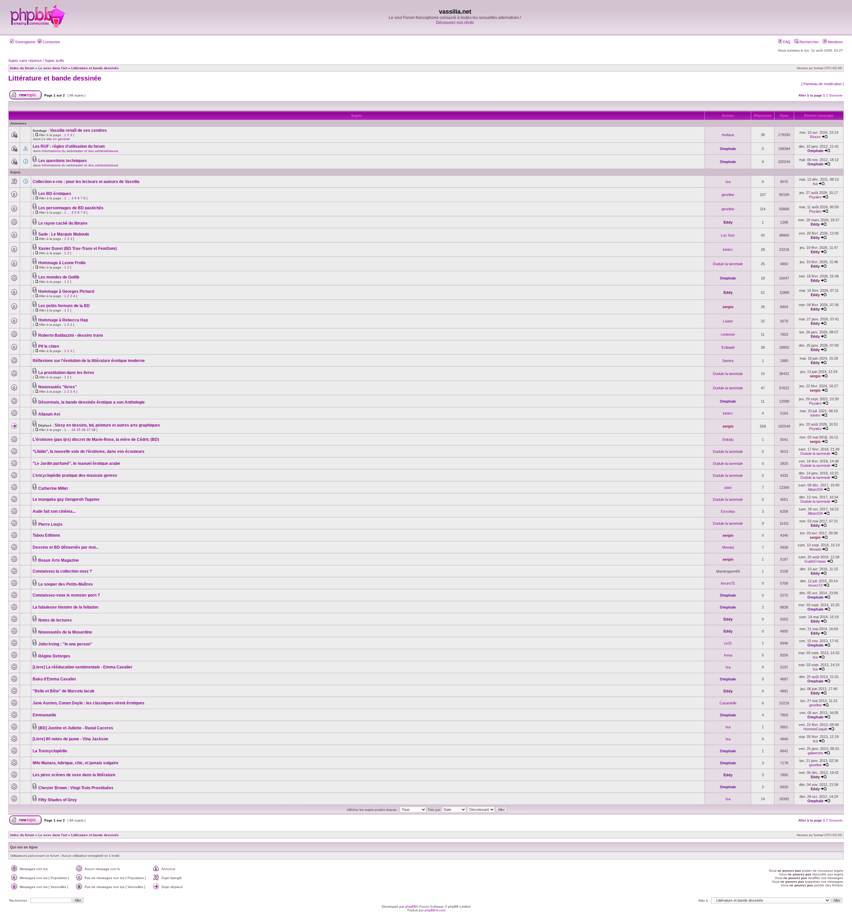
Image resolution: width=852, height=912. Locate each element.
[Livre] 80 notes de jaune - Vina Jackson (70, 739)
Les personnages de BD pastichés (71, 208)
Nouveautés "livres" (57, 387)
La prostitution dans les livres (66, 372)
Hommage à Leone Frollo (62, 263)
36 (84, 430)
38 (94, 430)
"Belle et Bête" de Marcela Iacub (63, 691)
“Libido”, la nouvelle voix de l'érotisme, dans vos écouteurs (88, 451)
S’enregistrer (25, 42)
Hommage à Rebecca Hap (63, 320)
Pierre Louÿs (50, 524)
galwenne (815, 753)
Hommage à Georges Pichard (66, 291)
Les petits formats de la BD (64, 305)
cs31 (728, 643)
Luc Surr (728, 235)
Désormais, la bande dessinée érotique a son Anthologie (91, 402)
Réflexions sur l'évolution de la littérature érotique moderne (89, 360)
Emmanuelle (44, 715)
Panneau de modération (822, 84)
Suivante (836, 95)
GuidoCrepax (815, 561)
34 (74, 430)
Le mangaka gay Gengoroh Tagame (66, 499)
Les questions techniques (62, 160)
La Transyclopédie (50, 751)
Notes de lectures (55, 620)
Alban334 (815, 489)
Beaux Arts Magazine (58, 560)
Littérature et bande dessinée (54, 78)
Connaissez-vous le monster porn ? (66, 595)
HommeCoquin (815, 729)
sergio (728, 307)
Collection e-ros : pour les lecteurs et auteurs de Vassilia (86, 181)
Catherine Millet (53, 488)
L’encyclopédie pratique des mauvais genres (75, 475)
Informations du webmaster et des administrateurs (80, 151)
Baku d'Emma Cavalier (54, 679)
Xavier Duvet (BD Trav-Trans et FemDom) (77, 248)
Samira (728, 361)
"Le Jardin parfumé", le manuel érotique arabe (76, 463)
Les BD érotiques (54, 193)
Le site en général (56, 139)
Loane (728, 321)
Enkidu (728, 440)
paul (728, 487)
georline (728, 195)
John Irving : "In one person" (65, 644)
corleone (728, 334)
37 (89, 430)
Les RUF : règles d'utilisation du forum (69, 146)
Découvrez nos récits (455, 22)
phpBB (410, 906)
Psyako (815, 197)
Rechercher (808, 42)
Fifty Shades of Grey (57, 800)
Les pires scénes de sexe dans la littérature (74, 775)
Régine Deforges (54, 656)
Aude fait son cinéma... (54, 511)
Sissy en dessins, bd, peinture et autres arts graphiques (107, 425)
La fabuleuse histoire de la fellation (65, 607)
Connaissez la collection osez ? (62, 571)
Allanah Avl (49, 414)
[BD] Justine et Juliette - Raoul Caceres (75, 728)
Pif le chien (48, 346)
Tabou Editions (46, 535)
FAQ (786, 42)
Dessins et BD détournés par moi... (66, 547)
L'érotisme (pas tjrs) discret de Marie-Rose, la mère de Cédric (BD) (96, 439)
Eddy (728, 222)
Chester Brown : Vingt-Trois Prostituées (75, 788)
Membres (835, 42)
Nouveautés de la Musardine (65, 632)
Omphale (728, 149)
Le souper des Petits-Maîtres (65, 584)
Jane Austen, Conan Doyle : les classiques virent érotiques (88, 703)
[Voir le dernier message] (825, 137)
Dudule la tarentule (728, 264)
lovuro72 (728, 583)
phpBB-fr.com (435, 910)
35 (79, 430)
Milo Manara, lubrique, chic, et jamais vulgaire (75, 763)
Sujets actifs (54, 61)
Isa (728, 182)
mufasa (728, 135)
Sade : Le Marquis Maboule (63, 234)
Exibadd (728, 347)
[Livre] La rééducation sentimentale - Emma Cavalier (82, 667)
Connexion (51, 42)
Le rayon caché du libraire (63, 223)
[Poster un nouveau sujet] (25, 98)
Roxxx (815, 137)
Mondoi (728, 547)
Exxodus (728, 511)
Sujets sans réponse (25, 61)
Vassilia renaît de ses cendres (78, 130)
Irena (728, 655)
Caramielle (728, 703)
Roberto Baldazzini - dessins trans (70, 335)
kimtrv (728, 250)
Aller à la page (810, 95)
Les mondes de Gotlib (58, 277)
